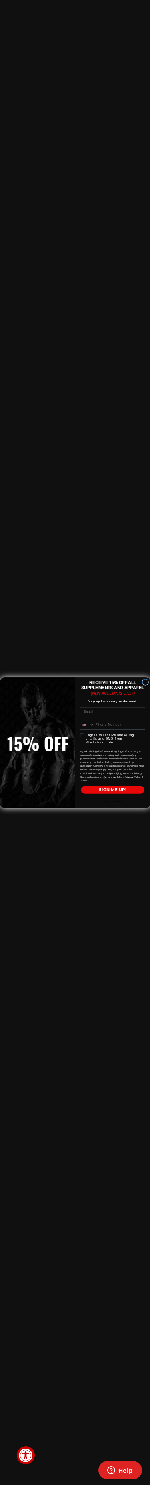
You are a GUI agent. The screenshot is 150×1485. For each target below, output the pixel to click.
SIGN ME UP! (112, 789)
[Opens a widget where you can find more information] (120, 1471)
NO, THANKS (112, 801)
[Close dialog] (145, 682)
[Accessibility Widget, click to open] (26, 1455)
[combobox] (87, 724)
